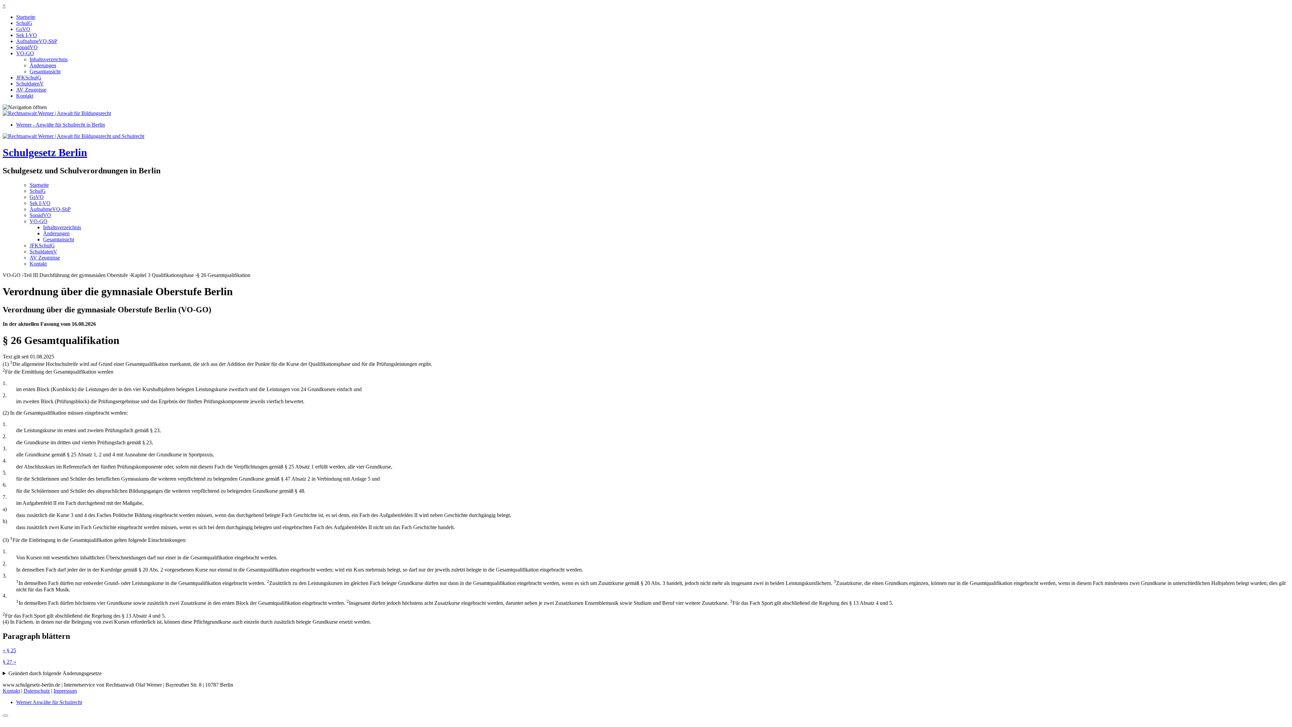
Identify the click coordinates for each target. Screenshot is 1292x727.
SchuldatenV (30, 83)
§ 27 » (9, 662)
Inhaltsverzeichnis (49, 59)
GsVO (23, 29)
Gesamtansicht (45, 71)
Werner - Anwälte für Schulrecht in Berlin (60, 125)
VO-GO (25, 53)
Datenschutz (37, 691)
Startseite (25, 17)
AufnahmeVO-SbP (36, 41)
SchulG (24, 23)
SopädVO (27, 47)
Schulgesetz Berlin (45, 152)
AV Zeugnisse (31, 90)
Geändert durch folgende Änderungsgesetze (55, 673)
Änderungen (43, 65)
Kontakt (24, 96)
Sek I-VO (26, 35)
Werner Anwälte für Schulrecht (49, 702)
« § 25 (9, 650)
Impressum (65, 691)
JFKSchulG (28, 77)
